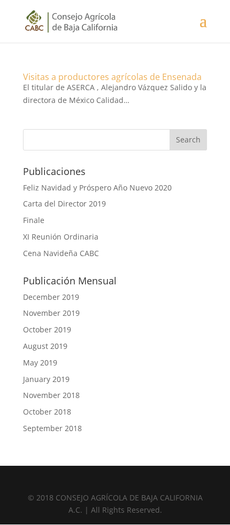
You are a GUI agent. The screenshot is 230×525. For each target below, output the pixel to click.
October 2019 (47, 329)
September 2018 (52, 428)
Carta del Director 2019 (64, 203)
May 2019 (40, 362)
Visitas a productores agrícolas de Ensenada (112, 77)
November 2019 (51, 313)
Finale (33, 220)
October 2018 (47, 412)
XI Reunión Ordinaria (60, 237)
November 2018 (51, 395)
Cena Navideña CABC (61, 253)
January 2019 (46, 379)
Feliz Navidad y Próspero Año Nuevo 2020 (97, 187)
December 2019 (51, 297)
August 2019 (45, 346)
